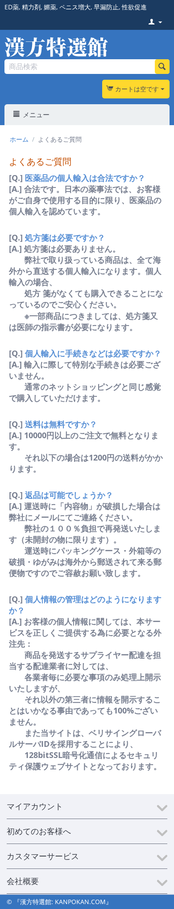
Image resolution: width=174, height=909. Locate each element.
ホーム (19, 139)
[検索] (162, 66)
